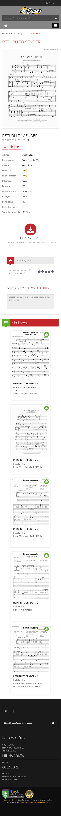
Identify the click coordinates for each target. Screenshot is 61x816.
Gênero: (5, 165)
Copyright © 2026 (11, 800)
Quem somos (8, 745)
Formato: (6, 186)
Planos (5, 773)
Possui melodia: (9, 175)
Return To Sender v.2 (25, 383)
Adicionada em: (9, 191)
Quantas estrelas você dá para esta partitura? (19, 271)
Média (24, 181)
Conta (51, 3)
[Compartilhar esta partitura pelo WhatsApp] (5, 147)
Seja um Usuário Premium (14, 776)
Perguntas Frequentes (13, 748)
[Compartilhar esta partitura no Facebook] (12, 147)
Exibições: (6, 196)
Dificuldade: (7, 181)
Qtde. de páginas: (10, 207)
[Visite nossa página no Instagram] (5, 711)
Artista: (5, 154)
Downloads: (7, 201)
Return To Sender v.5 (25, 603)
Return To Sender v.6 (25, 676)
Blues (23, 165)
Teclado (31, 160)
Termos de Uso (9, 751)
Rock (30, 165)
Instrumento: (8, 160)
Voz (38, 160)
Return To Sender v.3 (25, 460)
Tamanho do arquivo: (11, 212)
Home (5, 33)
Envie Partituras (10, 779)
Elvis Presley (16, 33)
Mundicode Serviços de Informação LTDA (35, 802)
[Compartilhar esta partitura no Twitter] (18, 147)
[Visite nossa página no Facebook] (13, 711)
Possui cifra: (7, 170)
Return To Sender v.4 (25, 529)
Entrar (5, 762)
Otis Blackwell (20, 387)
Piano (24, 160)
